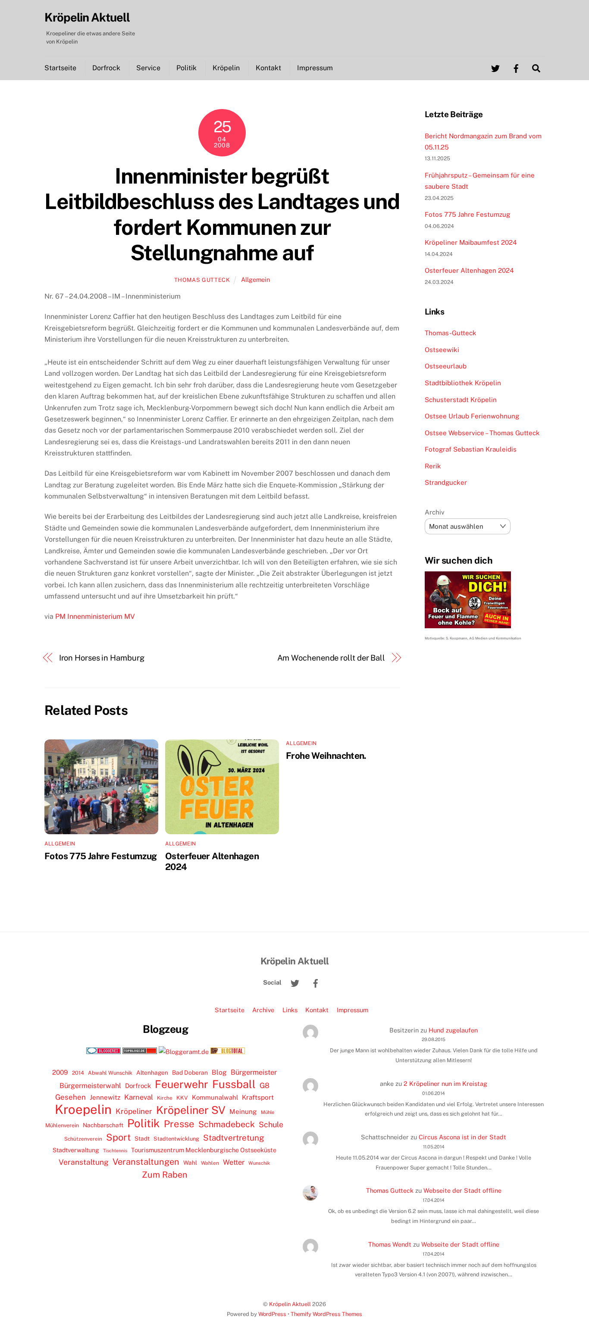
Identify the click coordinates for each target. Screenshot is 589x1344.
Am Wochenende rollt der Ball (331, 657)
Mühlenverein (62, 1125)
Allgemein (255, 279)
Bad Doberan (190, 1072)
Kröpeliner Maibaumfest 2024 (471, 242)
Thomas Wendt (389, 1244)
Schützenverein (83, 1139)
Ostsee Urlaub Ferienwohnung (472, 416)
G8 (264, 1085)
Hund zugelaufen (453, 1030)
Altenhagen (152, 1072)
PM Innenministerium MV (95, 616)
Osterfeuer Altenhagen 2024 (469, 270)
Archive (263, 1009)
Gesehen (70, 1097)
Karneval (138, 1097)
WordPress (272, 1314)
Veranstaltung (84, 1161)
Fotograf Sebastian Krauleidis (471, 449)
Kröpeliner (134, 1111)
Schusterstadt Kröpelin (461, 399)
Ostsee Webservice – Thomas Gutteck (482, 433)
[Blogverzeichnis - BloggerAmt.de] (184, 1051)
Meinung (243, 1111)
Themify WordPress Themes (326, 1314)
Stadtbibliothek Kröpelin (463, 383)
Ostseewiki (442, 349)
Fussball (234, 1084)
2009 (60, 1072)
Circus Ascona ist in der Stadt (462, 1137)
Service (148, 68)
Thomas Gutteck (202, 280)
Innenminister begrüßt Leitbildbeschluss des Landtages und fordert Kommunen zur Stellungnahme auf (221, 214)
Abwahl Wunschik (110, 1073)
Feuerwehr (181, 1084)
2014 (78, 1073)
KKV (182, 1098)
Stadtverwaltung (76, 1150)
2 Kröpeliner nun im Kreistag (445, 1083)
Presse (179, 1123)
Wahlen (210, 1163)
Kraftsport (258, 1097)
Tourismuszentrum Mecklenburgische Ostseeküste (203, 1150)
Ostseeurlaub (446, 366)
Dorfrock (106, 68)
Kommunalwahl (215, 1097)
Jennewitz (105, 1097)
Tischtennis (115, 1150)
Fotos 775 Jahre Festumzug (100, 856)
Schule (271, 1124)
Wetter (233, 1162)
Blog (219, 1072)
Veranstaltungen (146, 1162)
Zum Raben (164, 1174)
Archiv (435, 512)
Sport (118, 1137)
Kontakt (268, 68)
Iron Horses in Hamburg (101, 657)
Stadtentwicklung (176, 1138)
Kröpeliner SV (191, 1110)
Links (290, 1009)
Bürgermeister (254, 1072)
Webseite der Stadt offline (462, 1190)
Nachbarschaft (103, 1125)
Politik (186, 68)
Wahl (190, 1162)
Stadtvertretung (233, 1137)
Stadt (142, 1138)
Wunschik (259, 1163)
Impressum (315, 68)
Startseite (60, 68)
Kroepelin (83, 1109)
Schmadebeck (226, 1124)
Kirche (164, 1098)
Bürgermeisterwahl (90, 1086)
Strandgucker (446, 482)
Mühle (267, 1112)
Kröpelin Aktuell (290, 1304)
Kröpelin (226, 68)
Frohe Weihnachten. (326, 755)
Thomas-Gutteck (450, 333)
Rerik (433, 466)
